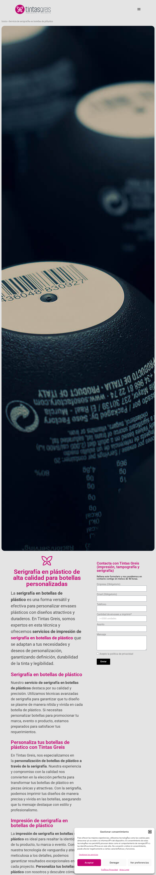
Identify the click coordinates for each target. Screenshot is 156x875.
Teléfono (101, 604)
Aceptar (89, 862)
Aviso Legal (124, 869)
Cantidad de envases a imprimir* (114, 614)
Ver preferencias (139, 862)
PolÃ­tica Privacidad (109, 869)
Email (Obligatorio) (107, 594)
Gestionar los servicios (88, 854)
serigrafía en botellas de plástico (42, 637)
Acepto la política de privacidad (116, 653)
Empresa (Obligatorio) (108, 584)
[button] (149, 831)
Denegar (114, 862)
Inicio (4, 21)
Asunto (100, 624)
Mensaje (101, 634)
